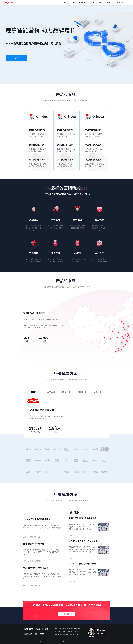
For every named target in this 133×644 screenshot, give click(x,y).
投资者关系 (110, 2)
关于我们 (72, 2)
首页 (65, 2)
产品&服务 (82, 2)
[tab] (35, 392)
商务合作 (91, 2)
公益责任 (100, 2)
